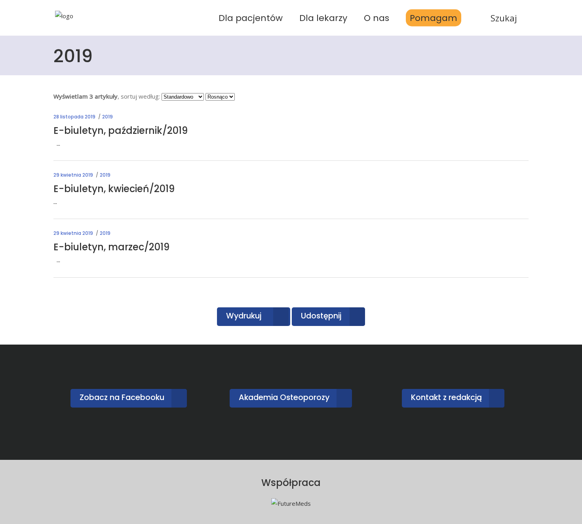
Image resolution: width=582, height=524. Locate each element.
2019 (107, 116)
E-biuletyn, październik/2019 (120, 130)
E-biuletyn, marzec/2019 (111, 246)
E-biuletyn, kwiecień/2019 (114, 188)
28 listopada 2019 (74, 116)
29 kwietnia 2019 (73, 174)
